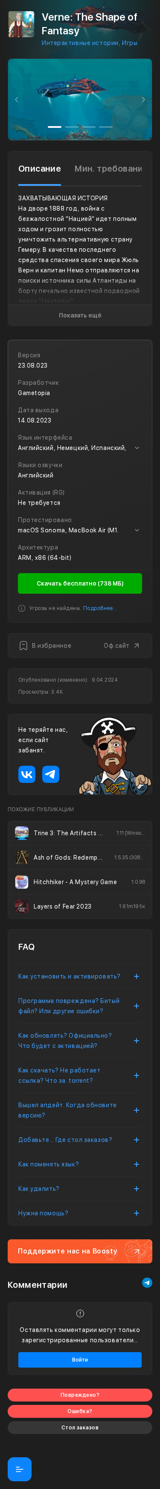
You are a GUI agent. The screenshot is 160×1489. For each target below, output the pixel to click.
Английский (36, 447)
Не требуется (39, 502)
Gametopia (34, 393)
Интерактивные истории (80, 42)
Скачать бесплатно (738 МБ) (80, 583)
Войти (80, 1360)
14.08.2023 (35, 420)
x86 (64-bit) (53, 557)
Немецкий (72, 447)
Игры (129, 42)
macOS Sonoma (41, 530)
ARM (25, 557)
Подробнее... (100, 608)
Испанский (108, 447)
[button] (16, 99)
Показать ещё (80, 315)
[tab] (39, 168)
